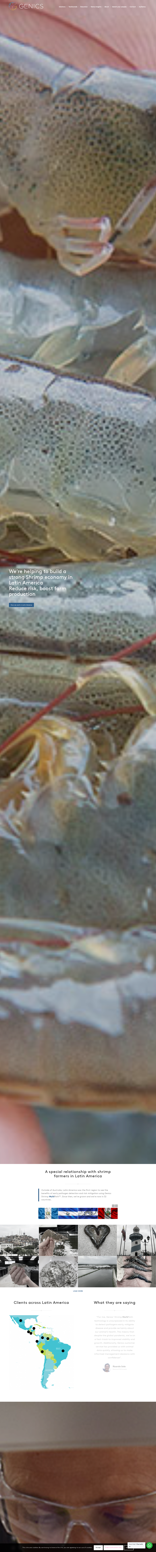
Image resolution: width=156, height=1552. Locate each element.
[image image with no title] (19, 1240)
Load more (78, 1291)
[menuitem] (62, 7)
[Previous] (113, 1205)
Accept (98, 1547)
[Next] (116, 1205)
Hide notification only (113, 1547)
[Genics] (26, 9)
